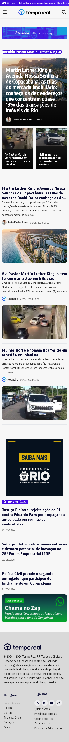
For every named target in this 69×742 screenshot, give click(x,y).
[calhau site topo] (34, 32)
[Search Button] (64, 12)
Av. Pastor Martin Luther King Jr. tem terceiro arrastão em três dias (34, 276)
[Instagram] (45, 703)
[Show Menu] (5, 12)
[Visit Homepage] (34, 12)
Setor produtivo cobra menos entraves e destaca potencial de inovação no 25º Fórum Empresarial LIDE (34, 548)
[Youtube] (52, 703)
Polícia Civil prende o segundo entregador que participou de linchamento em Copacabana (34, 3)
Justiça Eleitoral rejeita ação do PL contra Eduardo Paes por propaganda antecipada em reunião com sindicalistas (33, 517)
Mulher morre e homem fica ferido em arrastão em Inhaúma (34, 352)
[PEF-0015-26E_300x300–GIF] (34, 467)
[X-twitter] (37, 703)
